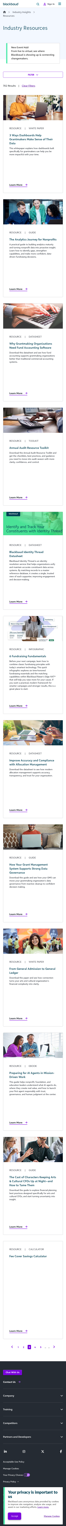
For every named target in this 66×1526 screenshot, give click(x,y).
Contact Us (9, 1381)
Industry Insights (22, 12)
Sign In (51, 4)
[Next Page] (54, 1347)
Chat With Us (12, 1372)
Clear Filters (28, 85)
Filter (31, 74)
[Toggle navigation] (59, 4)
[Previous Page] (12, 1347)
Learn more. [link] (43, 1507)
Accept (14, 1516)
